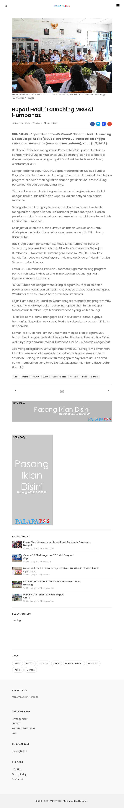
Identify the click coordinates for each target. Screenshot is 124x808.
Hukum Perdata (59, 377)
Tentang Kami (19, 718)
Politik (84, 377)
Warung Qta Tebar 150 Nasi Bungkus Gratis (43, 596)
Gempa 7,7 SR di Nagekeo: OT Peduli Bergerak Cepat (48, 557)
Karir (14, 733)
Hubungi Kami (19, 751)
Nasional (74, 377)
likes (39, 123)
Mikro (16, 377)
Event (45, 377)
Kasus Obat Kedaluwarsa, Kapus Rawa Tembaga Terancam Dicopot (56, 544)
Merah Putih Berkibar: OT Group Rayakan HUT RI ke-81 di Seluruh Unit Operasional (60, 570)
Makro (25, 377)
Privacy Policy (19, 774)
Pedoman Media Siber (23, 728)
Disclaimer (17, 779)
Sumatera (52, 123)
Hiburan (35, 377)
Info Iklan (16, 769)
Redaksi (16, 723)
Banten (94, 377)
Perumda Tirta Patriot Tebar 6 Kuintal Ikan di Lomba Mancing (51, 583)
